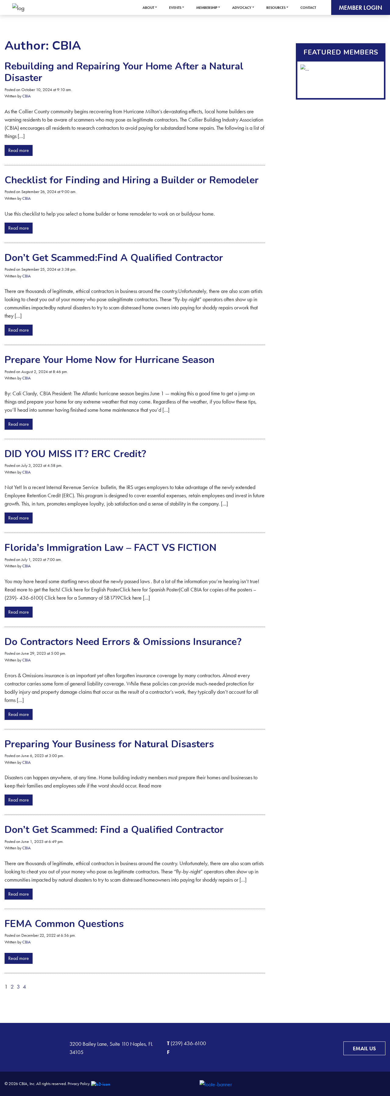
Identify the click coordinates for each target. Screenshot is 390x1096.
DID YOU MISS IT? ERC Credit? (75, 453)
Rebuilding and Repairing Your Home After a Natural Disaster (124, 72)
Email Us (364, 1048)
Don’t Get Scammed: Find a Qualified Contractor (114, 829)
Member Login (360, 8)
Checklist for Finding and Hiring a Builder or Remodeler (132, 180)
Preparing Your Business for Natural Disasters (109, 744)
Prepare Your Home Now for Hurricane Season (109, 359)
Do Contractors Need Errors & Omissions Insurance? (123, 641)
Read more (18, 150)
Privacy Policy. (79, 1083)
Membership (206, 7)
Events (175, 7)
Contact (308, 7)
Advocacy (241, 7)
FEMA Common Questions (64, 923)
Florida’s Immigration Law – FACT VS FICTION (111, 547)
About (148, 7)
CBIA (26, 96)
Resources (275, 7)
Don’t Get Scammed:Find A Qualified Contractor (114, 257)
